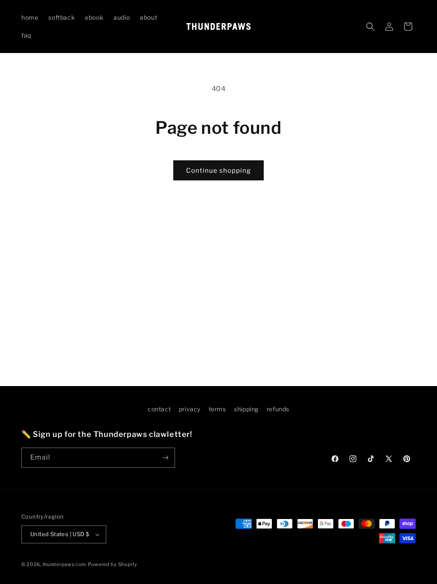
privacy (190, 409)
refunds (278, 409)
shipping (246, 409)
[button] (370, 26)
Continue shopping (218, 170)
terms (217, 409)
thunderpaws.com (65, 564)
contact (159, 409)
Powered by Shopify (112, 564)
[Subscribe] (165, 458)
